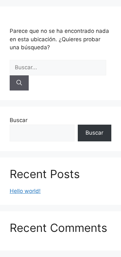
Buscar (18, 120)
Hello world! (25, 191)
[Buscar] (19, 83)
